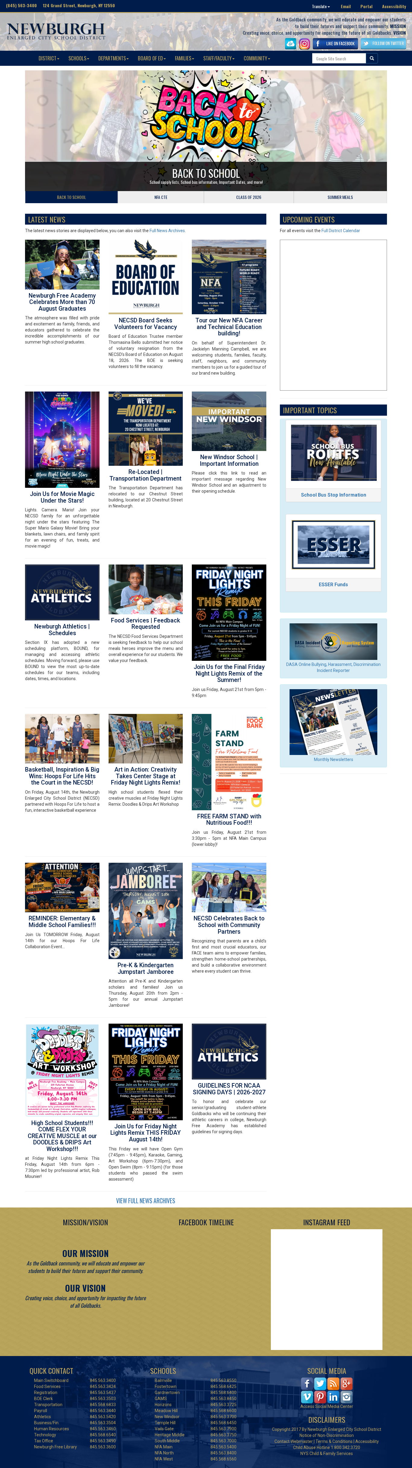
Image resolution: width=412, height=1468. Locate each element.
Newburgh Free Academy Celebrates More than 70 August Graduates (62, 302)
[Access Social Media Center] (327, 1390)
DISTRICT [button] (47, 58)
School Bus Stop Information (333, 495)
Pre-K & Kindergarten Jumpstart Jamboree (146, 968)
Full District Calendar (341, 230)
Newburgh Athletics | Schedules (62, 630)
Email (346, 6)
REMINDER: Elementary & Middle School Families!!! (62, 922)
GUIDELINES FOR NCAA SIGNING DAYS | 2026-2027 (229, 1089)
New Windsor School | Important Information (229, 460)
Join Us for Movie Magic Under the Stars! (62, 497)
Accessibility (394, 6)
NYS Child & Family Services (326, 1453)
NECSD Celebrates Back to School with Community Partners (229, 925)
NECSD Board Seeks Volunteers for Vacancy (145, 324)
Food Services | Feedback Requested (145, 624)
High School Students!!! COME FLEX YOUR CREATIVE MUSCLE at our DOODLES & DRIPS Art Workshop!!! (62, 1136)
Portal (366, 6)
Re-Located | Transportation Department (145, 475)
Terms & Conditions (334, 1441)
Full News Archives (167, 230)
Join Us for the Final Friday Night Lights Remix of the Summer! (229, 673)
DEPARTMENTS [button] (112, 58)
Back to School (206, 173)
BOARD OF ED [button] (150, 58)
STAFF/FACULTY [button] (217, 58)
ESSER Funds (333, 584)
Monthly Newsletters (333, 759)
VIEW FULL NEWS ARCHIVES (145, 1200)
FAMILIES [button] (183, 58)
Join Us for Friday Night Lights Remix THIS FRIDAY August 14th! (145, 1133)
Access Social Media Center (326, 1406)
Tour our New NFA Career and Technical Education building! (229, 327)
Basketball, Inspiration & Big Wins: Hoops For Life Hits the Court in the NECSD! (62, 776)
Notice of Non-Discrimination (326, 1435)
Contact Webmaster (293, 1441)
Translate (320, 6)
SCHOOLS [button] (77, 58)
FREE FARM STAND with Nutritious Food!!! (229, 820)
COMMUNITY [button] (255, 58)
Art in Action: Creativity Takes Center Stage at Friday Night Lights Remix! (145, 776)
